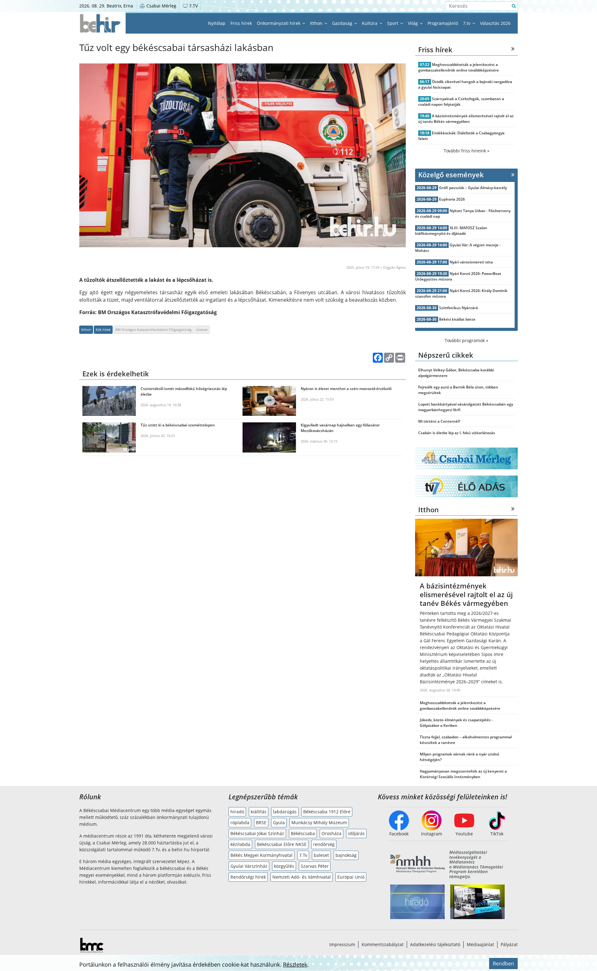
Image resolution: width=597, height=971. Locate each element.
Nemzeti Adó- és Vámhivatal (301, 877)
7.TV (193, 6)
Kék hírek (103, 329)
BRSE (261, 822)
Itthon (317, 23)
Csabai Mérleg (160, 6)
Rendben (503, 963)
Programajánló (443, 23)
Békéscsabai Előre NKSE (282, 844)
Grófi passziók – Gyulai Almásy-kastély (473, 187)
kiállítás (258, 812)
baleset (321, 855)
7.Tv (303, 855)
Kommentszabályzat (383, 944)
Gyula (279, 822)
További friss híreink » (466, 151)
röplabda (239, 822)
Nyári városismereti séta (471, 262)
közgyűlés (284, 866)
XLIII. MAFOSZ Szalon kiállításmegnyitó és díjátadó (451, 230)
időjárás (356, 833)
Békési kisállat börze (457, 319)
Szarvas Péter (315, 866)
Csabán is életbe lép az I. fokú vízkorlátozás (456, 432)
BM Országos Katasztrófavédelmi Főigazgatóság (153, 329)
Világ (413, 23)
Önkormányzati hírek (279, 23)
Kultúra (370, 23)
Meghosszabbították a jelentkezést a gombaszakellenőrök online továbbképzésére (458, 67)
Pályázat (509, 944)
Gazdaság (343, 23)
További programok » (466, 340)
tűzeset (202, 329)
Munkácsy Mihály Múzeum (319, 822)
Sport (393, 23)
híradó (237, 812)
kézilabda (240, 844)
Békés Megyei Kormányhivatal (261, 855)
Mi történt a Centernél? (439, 421)
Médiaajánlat (480, 944)
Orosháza (331, 833)
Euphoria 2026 (452, 199)
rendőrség (324, 844)
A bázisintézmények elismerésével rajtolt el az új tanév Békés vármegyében (466, 118)
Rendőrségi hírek (248, 877)
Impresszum (342, 944)
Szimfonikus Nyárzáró (458, 307)
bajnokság (346, 855)
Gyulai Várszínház (248, 866)
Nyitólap (216, 23)
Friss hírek (241, 23)
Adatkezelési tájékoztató (435, 944)
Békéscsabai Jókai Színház (257, 833)
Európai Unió (350, 877)
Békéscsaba (303, 833)
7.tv (467, 23)
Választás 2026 (495, 23)
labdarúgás (285, 812)
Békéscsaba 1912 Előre (326, 812)
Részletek (295, 964)
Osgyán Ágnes (394, 267)
